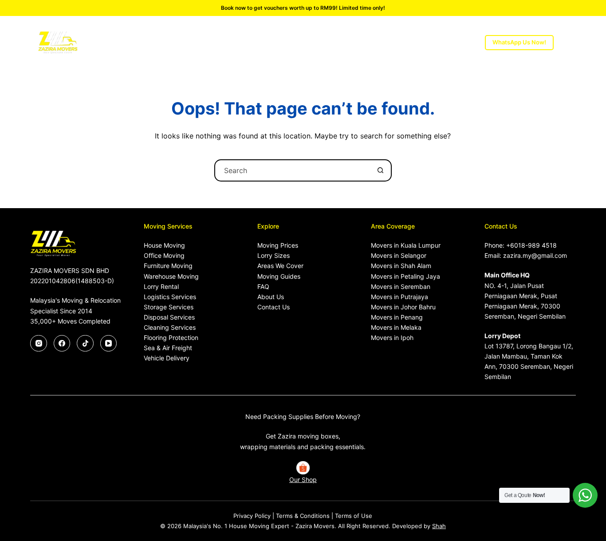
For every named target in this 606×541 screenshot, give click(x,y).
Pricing (243, 42)
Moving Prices (277, 245)
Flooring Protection (171, 337)
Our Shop (303, 479)
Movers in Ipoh (392, 337)
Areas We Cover (356, 42)
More (460, 42)
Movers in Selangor (398, 255)
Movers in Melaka (396, 327)
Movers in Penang (397, 317)
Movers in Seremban (400, 286)
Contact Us (273, 307)
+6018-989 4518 (531, 245)
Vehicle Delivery (166, 358)
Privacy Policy (252, 515)
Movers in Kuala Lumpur (406, 245)
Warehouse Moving (171, 276)
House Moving (164, 245)
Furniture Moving (168, 265)
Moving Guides (278, 276)
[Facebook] (62, 343)
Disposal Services (169, 317)
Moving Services (181, 42)
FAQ (263, 286)
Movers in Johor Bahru (403, 307)
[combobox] (292, 170)
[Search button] (380, 170)
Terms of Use (353, 515)
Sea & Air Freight (168, 347)
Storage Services (168, 307)
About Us (421, 42)
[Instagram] (38, 343)
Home (129, 42)
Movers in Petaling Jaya (405, 276)
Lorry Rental (161, 286)
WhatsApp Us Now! (519, 42)
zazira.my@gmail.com (535, 255)
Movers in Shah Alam (401, 265)
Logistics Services (170, 296)
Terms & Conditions (303, 515)
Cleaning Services (170, 327)
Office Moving (164, 255)
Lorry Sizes (288, 42)
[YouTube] (108, 343)
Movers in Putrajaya (399, 296)
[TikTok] (85, 343)
